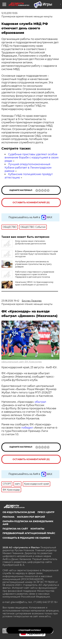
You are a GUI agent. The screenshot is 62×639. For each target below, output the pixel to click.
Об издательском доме (19, 512)
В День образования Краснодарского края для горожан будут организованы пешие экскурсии (36, 254)
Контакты (37, 528)
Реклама (8, 516)
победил (27, 427)
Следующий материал (30, 630)
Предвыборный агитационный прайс (29, 533)
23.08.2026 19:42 (10, 300)
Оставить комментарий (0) (31, 202)
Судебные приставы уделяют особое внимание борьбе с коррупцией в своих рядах (32, 158)
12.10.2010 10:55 (9, 13)
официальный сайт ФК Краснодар (21, 361)
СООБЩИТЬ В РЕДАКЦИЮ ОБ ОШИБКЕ (26, 537)
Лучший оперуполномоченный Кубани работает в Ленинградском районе (28, 167)
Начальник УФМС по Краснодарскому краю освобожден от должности (34, 283)
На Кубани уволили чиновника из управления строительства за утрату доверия (33, 264)
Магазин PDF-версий (31, 516)
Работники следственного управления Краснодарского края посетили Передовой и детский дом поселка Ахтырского (27, 276)
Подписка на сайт (15, 528)
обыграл (40, 401)
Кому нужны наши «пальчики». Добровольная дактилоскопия (30, 242)
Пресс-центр (46, 512)
